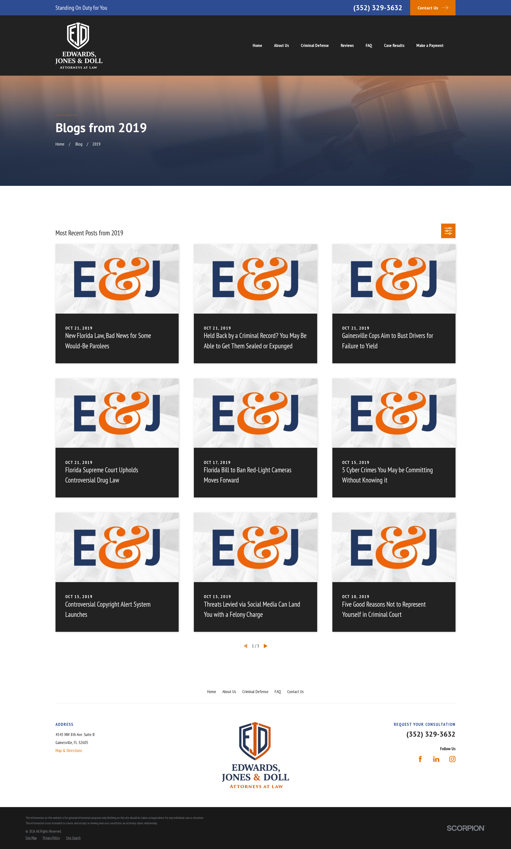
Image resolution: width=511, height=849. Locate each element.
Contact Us (295, 691)
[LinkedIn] (436, 759)
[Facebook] (420, 759)
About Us (229, 691)
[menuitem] (31, 838)
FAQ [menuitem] (369, 45)
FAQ (278, 691)
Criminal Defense (255, 691)
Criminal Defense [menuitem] (315, 45)
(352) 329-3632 (377, 7)
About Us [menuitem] (281, 45)
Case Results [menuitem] (394, 45)
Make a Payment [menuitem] (430, 45)
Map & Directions (68, 750)
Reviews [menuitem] (347, 45)
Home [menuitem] (257, 45)
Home (211, 691)
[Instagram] (452, 759)
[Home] (78, 45)
